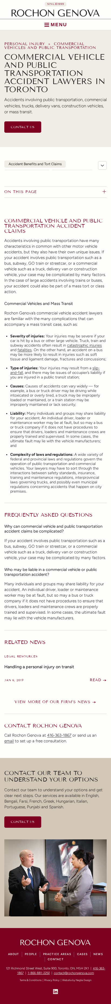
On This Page (20, 192)
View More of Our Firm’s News (52, 702)
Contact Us (23, 127)
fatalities (25, 350)
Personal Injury (24, 44)
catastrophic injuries (84, 345)
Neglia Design (83, 980)
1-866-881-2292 (39, 973)
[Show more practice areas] (102, 165)
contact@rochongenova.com (74, 973)
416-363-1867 (59, 735)
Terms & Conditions (30, 980)
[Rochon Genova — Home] (56, 12)
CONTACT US (23, 822)
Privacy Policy (52, 980)
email (9, 741)
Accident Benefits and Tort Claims (35, 164)
